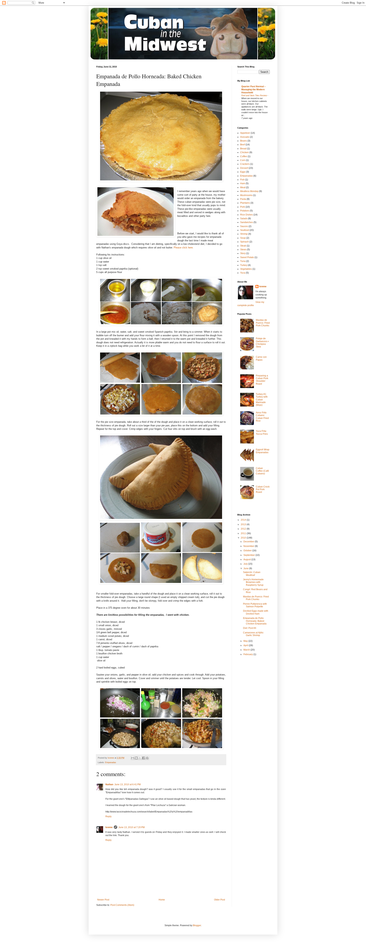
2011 (244, 533)
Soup (243, 238)
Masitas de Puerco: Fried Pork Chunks (263, 323)
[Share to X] (140, 758)
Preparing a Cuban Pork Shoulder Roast (262, 379)
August (247, 559)
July (245, 564)
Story (243, 253)
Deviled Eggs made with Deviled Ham (255, 612)
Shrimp (244, 234)
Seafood (244, 230)
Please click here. (183, 247)
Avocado (244, 137)
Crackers (245, 164)
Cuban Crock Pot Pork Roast (263, 489)
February (248, 654)
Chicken (244, 152)
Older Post (219, 899)
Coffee (243, 156)
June (246, 568)
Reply (108, 816)
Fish (242, 179)
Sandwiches (246, 222)
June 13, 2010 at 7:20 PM (131, 827)
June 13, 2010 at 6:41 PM (127, 784)
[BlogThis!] (136, 758)
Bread (243, 148)
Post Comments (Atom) (122, 905)
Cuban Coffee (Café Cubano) (262, 471)
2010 (244, 537)
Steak (243, 245)
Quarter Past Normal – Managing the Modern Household (253, 89)
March (246, 649)
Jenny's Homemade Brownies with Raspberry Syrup (253, 582)
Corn (242, 160)
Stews (243, 249)
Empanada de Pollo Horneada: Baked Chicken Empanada (254, 621)
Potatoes (244, 210)
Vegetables (246, 269)
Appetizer (245, 133)
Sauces (244, 226)
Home (162, 899)
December (249, 541)
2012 (244, 528)
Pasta (243, 199)
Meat (242, 187)
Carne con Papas (261, 358)
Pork (242, 207)
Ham (242, 183)
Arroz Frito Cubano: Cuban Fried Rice (262, 416)
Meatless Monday (249, 191)
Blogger (197, 925)
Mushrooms (246, 195)
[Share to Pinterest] (147, 758)
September (249, 555)
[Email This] (133, 758)
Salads (243, 218)
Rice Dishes (246, 214)
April (246, 645)
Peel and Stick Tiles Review (254, 95)
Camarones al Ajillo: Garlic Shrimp (253, 634)
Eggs (243, 171)
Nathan (109, 784)
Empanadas (110, 762)
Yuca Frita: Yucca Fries (262, 432)
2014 (244, 520)
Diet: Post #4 (249, 628)
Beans (243, 140)
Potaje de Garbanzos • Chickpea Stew (262, 342)
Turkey (243, 265)
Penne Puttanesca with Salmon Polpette (255, 605)
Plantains (245, 203)
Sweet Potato (247, 257)
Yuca (242, 272)
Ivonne (109, 827)
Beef (242, 144)
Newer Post (103, 899)
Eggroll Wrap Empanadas (262, 451)
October (247, 550)
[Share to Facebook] (143, 758)
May (245, 641)
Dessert (244, 168)
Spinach (244, 241)
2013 (244, 524)
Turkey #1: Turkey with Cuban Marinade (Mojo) (262, 400)
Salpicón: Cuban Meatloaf (251, 573)
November (249, 546)
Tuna (243, 261)
